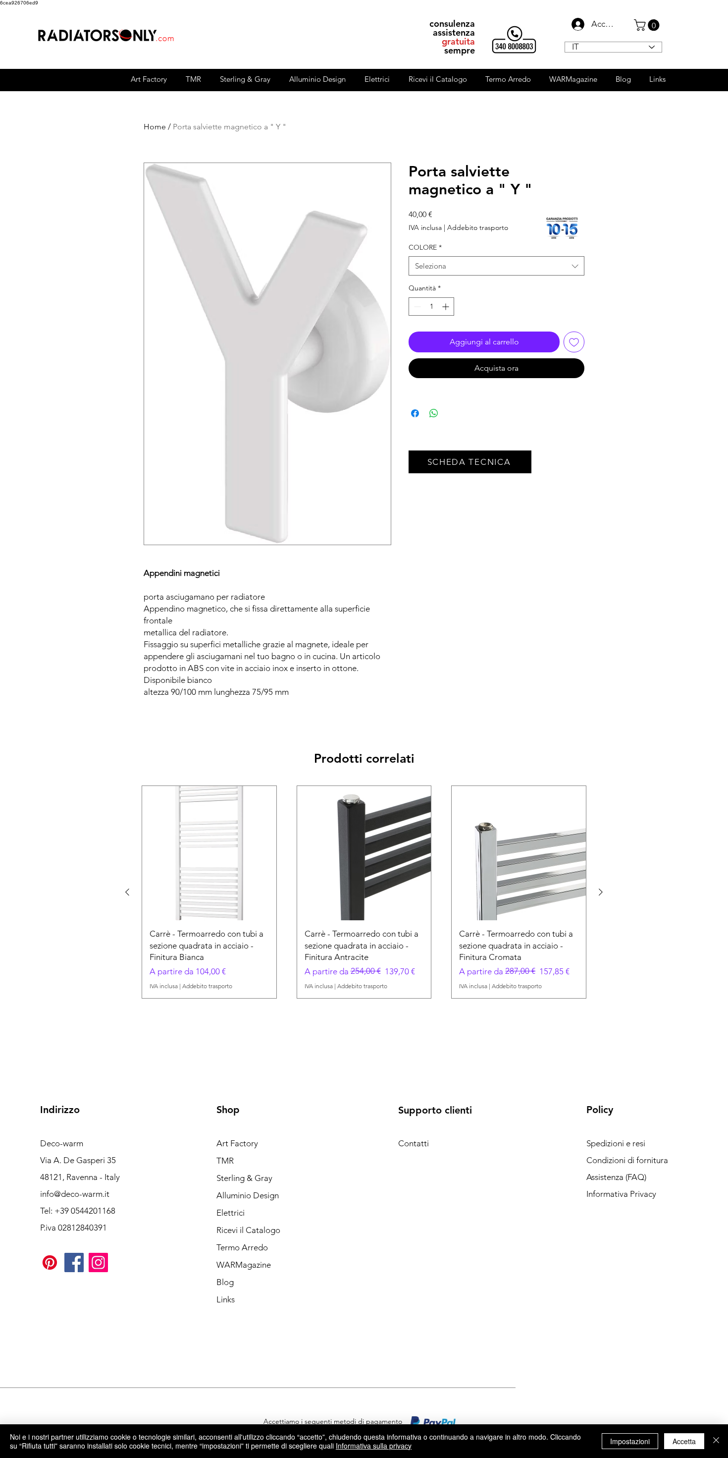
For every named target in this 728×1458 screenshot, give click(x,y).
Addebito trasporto (477, 227)
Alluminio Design (247, 1195)
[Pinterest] (49, 1262)
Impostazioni (630, 1441)
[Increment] (446, 306)
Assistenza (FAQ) (616, 1177)
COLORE (425, 247)
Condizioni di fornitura (627, 1160)
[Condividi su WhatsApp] (434, 413)
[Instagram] (98, 1262)
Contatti (413, 1143)
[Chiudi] (716, 1441)
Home (155, 126)
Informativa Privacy (621, 1194)
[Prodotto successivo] (601, 892)
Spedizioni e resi (615, 1143)
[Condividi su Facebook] (415, 413)
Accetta (684, 1441)
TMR (225, 1161)
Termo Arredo (242, 1247)
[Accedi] (575, 24)
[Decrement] (416, 306)
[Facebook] (74, 1262)
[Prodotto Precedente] (127, 892)
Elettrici (230, 1213)
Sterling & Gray (244, 1178)
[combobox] (496, 266)
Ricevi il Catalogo (248, 1230)
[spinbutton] (431, 306)
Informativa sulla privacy (374, 1446)
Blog (225, 1282)
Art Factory (237, 1143)
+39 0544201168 (84, 1211)
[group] (364, 892)
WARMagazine (243, 1265)
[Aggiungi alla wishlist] (574, 342)
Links (225, 1299)
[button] (648, 25)
